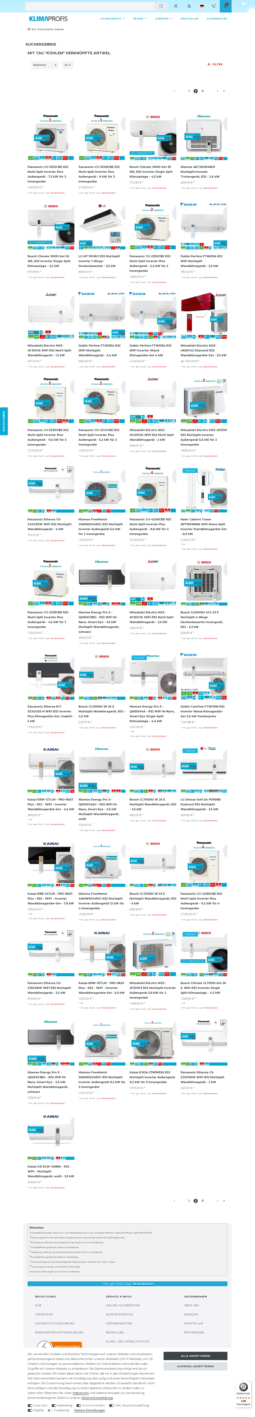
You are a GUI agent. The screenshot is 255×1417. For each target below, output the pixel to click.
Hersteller (190, 18)
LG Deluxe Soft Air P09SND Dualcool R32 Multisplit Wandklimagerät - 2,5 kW (201, 804)
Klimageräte (111, 18)
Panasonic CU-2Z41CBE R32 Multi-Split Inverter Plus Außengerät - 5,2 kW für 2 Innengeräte (99, 437)
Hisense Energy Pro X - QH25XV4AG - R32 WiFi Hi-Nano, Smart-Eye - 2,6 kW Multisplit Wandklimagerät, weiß (99, 809)
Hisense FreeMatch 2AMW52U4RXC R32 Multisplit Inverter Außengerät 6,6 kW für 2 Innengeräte (101, 527)
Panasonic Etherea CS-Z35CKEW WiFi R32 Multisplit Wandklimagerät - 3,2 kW (49, 987)
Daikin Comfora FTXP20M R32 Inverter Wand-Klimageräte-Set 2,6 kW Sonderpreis (203, 711)
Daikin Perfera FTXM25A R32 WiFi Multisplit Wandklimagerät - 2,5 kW (202, 261)
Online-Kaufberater (123, 1305)
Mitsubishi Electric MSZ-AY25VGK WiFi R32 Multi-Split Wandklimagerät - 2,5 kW (151, 617)
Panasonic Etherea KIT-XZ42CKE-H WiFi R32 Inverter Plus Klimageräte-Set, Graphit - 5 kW (51, 714)
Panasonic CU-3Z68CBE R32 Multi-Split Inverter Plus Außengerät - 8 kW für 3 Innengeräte (99, 174)
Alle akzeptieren (195, 1356)
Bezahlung (115, 1332)
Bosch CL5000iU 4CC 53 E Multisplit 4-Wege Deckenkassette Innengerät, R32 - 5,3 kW (202, 620)
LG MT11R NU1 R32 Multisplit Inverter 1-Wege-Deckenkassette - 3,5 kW (99, 261)
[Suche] (161, 6)
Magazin (191, 1314)
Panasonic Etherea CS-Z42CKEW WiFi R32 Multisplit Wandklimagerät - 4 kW (49, 524)
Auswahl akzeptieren (195, 1366)
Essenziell (40, 1405)
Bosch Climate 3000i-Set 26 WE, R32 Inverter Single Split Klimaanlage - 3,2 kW (49, 261)
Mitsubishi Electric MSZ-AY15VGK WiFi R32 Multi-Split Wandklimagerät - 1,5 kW (49, 350)
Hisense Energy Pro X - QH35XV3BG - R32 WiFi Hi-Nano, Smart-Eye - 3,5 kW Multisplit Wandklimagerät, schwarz (99, 622)
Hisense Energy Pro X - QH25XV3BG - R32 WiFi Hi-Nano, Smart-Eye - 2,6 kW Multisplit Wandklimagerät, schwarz (48, 1082)
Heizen (138, 18)
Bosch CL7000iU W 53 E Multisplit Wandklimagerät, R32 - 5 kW (153, 898)
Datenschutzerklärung (55, 1323)
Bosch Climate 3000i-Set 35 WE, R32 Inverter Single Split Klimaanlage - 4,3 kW (151, 171)
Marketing (65, 1405)
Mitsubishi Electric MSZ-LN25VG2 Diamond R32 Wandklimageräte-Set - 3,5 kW (204, 350)
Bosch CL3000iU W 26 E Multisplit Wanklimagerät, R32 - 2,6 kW (102, 711)
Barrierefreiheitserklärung (59, 1332)
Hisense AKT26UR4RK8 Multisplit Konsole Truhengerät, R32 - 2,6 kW (200, 171)
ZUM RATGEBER (3, 421)
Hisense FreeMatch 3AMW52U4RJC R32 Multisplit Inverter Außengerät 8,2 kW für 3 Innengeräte (102, 1080)
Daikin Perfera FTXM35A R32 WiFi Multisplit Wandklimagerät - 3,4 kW (100, 350)
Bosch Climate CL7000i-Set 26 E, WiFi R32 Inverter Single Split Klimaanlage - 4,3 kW (203, 987)
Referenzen (194, 1332)
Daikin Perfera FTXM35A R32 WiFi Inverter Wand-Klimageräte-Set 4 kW (151, 350)
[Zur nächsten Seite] (213, 91)
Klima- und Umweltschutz (127, 1341)
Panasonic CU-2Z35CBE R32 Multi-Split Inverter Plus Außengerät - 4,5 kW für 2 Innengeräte (48, 620)
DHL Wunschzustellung (132, 1405)
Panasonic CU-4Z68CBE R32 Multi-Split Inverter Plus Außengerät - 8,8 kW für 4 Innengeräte (150, 527)
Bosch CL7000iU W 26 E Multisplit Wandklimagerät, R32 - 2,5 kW (153, 804)
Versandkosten (57, 193)
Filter (217, 64)
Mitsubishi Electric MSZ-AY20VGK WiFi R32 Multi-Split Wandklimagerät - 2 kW (152, 434)
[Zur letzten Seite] (224, 91)
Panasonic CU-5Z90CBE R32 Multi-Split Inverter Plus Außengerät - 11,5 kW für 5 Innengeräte (48, 437)
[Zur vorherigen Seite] (178, 91)
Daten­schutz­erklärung (97, 1397)
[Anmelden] (176, 6)
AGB (38, 1305)
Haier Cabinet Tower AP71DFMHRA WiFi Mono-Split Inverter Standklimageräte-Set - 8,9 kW (204, 527)
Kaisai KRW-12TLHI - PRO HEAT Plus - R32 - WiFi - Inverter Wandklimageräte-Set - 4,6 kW (51, 804)
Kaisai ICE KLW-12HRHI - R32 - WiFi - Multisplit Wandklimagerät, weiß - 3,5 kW (51, 1171)
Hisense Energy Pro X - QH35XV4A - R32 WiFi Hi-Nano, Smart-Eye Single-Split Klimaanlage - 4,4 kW (152, 714)
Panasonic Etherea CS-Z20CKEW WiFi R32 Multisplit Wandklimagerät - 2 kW (202, 1077)
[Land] (202, 6)
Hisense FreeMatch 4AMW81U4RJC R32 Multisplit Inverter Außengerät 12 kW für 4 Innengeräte (101, 901)
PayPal (39, 1410)
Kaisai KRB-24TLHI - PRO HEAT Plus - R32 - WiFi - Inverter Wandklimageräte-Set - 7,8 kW (51, 898)
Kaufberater (217, 18)
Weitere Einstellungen (89, 1410)
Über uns (191, 1305)
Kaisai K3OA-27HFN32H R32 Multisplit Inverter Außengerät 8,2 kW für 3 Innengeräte (152, 1077)
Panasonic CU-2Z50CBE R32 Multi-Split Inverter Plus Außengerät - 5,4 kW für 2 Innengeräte (150, 264)
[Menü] (249, 1383)
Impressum (44, 1314)
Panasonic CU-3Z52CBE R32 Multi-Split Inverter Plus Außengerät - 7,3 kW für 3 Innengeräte (48, 174)
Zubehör (162, 18)
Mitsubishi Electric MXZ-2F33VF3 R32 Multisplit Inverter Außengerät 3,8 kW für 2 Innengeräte (153, 990)
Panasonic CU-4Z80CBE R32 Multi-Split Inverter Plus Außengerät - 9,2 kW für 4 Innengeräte (201, 901)
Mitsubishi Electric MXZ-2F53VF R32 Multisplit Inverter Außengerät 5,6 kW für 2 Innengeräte (204, 437)
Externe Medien (94, 1405)
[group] (51, 137)
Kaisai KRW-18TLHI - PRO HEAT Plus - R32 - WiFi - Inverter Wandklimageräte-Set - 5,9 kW (102, 987)
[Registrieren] (189, 6)
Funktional (61, 1410)
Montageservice (119, 1314)
